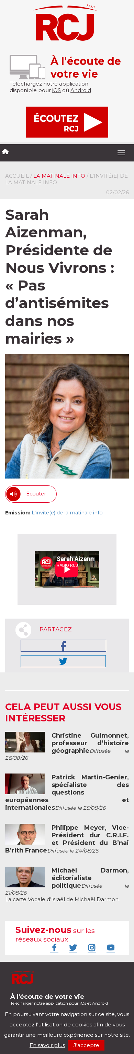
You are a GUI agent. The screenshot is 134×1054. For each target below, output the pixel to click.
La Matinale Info (59, 176)
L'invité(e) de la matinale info (67, 513)
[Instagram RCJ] (91, 947)
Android (80, 90)
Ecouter (36, 494)
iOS (56, 90)
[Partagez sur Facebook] (63, 645)
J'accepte (86, 1045)
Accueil (17, 176)
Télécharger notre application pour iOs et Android (59, 999)
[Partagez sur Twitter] (63, 661)
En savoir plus (47, 1045)
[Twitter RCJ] (72, 947)
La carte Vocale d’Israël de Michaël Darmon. (67, 885)
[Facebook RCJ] (53, 947)
